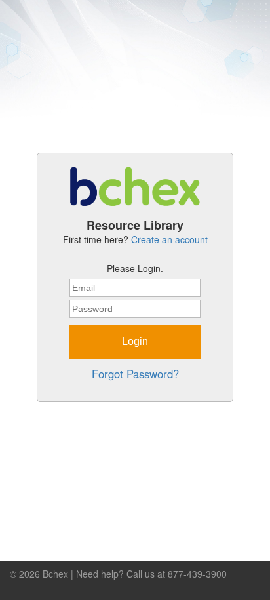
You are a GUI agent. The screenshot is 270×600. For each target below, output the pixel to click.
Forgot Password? (135, 374)
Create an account (169, 239)
